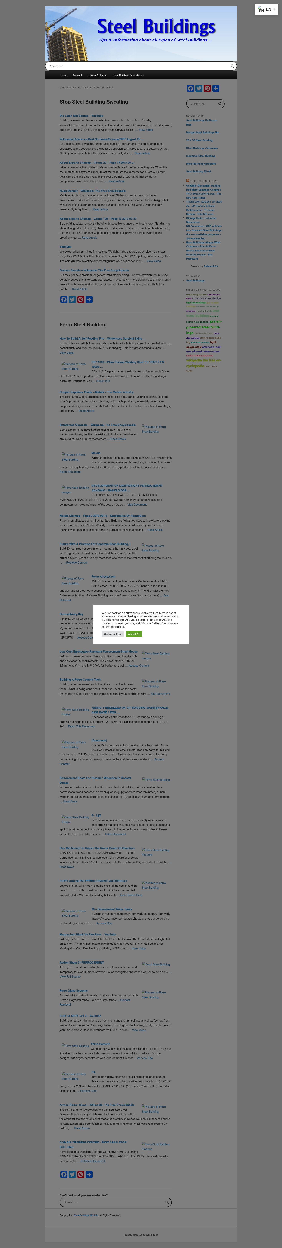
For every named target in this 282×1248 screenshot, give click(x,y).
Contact (77, 75)
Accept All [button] (134, 634)
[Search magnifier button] (232, 66)
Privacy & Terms (97, 75)
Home (64, 75)
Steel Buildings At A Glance (128, 75)
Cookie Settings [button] (113, 634)
